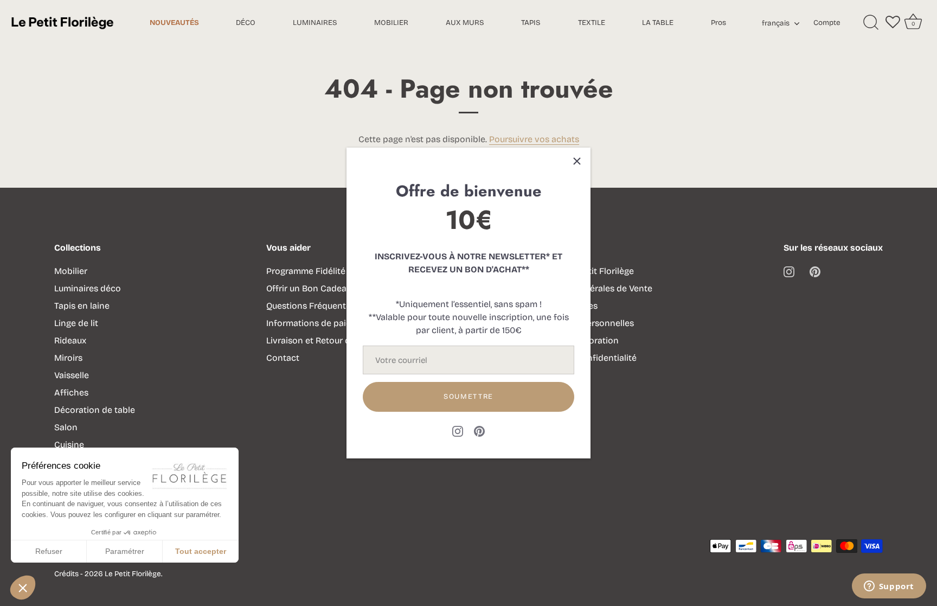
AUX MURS (465, 22)
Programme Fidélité (305, 271)
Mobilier (70, 271)
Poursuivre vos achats (534, 139)
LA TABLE (657, 22)
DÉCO (245, 22)
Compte (826, 22)
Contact (282, 358)
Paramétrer (124, 551)
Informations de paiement (319, 323)
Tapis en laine (82, 306)
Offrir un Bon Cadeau (308, 288)
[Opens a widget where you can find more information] (888, 587)
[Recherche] (871, 23)
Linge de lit (76, 323)
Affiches (71, 392)
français (776, 23)
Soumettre (468, 396)
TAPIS (531, 22)
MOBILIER (391, 22)
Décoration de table (94, 410)
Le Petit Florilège (133, 573)
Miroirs (68, 358)
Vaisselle (71, 375)
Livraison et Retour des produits (331, 340)
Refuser (48, 551)
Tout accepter (200, 551)
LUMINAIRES (315, 22)
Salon (66, 427)
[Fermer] (577, 161)
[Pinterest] (479, 431)
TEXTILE (591, 22)
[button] (23, 588)
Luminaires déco (87, 288)
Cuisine (69, 444)
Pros (718, 22)
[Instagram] (457, 431)
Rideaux (70, 340)
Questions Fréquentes (310, 306)
